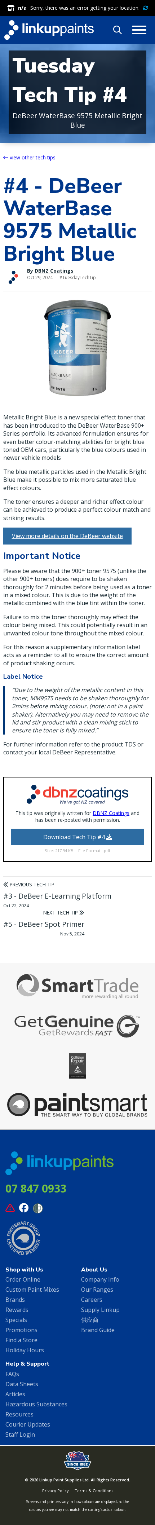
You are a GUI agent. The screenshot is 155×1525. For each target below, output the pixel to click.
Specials (16, 1320)
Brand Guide (98, 1330)
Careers (91, 1300)
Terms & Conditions (94, 1490)
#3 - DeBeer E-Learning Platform (57, 896)
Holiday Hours (24, 1350)
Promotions (21, 1330)
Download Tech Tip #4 (74, 837)
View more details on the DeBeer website (67, 536)
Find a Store (21, 1340)
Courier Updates (27, 1424)
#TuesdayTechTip (77, 277)
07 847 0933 (35, 1188)
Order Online (22, 1279)
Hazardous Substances (36, 1404)
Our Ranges (97, 1289)
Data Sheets (21, 1384)
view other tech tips (32, 157)
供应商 (89, 1320)
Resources (19, 1414)
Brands (15, 1300)
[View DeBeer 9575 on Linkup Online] (77, 348)
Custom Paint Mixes (32, 1289)
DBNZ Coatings (54, 270)
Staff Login (20, 1434)
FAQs (12, 1374)
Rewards (16, 1310)
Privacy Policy (55, 1490)
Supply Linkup (100, 1310)
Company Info (100, 1279)
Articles (15, 1394)
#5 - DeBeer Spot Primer (43, 924)
